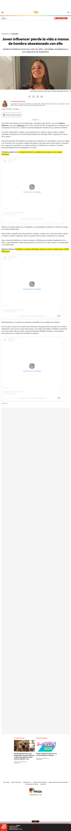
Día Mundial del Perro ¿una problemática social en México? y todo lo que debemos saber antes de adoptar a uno (24, 756)
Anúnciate (43, 784)
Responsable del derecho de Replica (58, 782)
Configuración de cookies (31, 784)
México (4, 19)
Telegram (41, 96)
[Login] (68, 12)
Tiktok (26, 769)
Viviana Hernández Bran (18, 101)
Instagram (33, 769)
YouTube (29, 769)
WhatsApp (37, 96)
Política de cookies (16, 782)
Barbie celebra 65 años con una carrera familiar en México (46, 754)
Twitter (33, 96)
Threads (44, 769)
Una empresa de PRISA (35, 790)
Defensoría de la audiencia (40, 782)
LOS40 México (35, 12)
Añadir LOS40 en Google (13, 115)
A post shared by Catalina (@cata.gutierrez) (32, 219)
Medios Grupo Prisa (35, 795)
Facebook (29, 96)
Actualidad (15, 34)
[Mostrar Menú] (2, 12)
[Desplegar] (35, 821)
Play (35, 827)
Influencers (4, 403)
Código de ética (27, 782)
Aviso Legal (6, 782)
